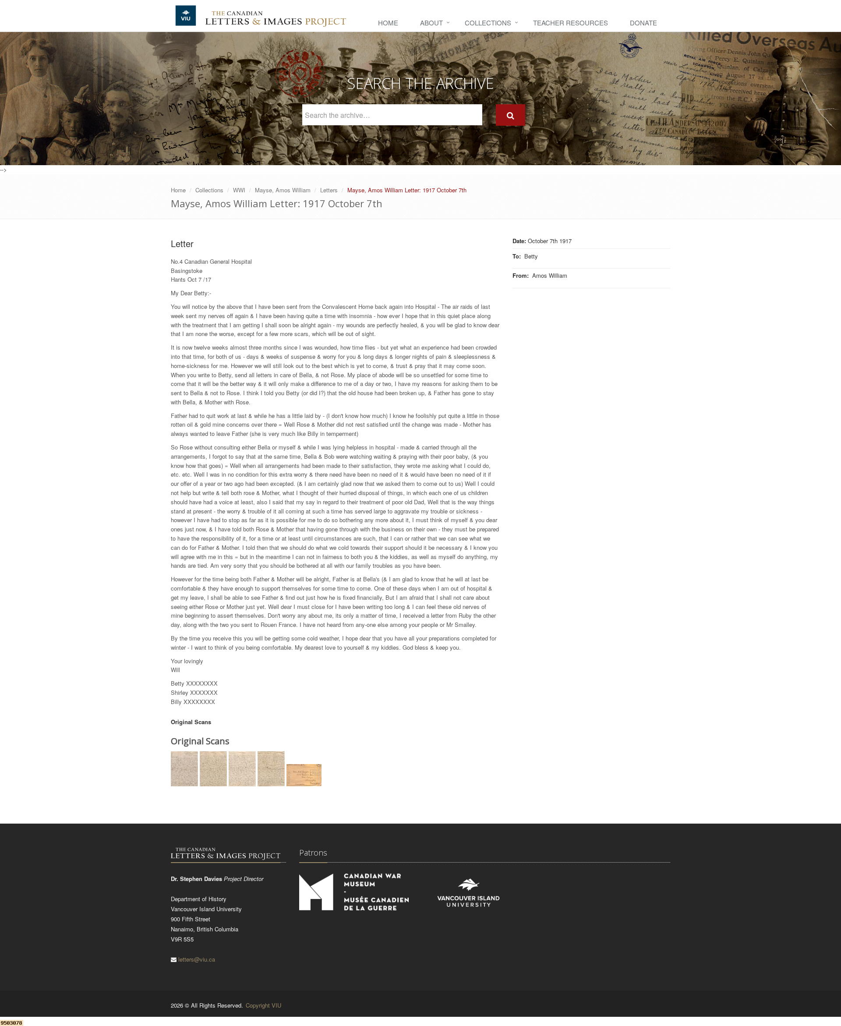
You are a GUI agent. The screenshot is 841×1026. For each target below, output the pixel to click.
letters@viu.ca (196, 959)
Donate (643, 22)
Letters (329, 190)
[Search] (510, 115)
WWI (239, 190)
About (431, 22)
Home (388, 22)
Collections (488, 22)
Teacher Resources (570, 22)
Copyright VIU (263, 1005)
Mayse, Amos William (283, 190)
